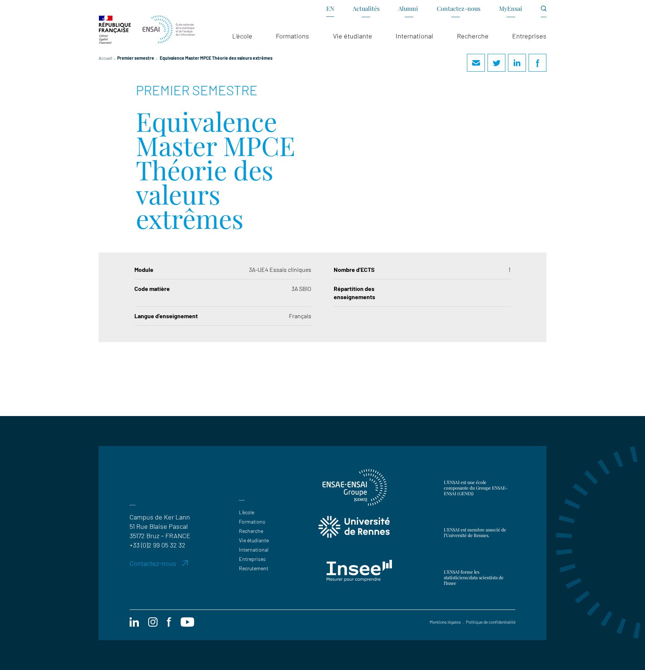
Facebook (537, 63)
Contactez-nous (458, 8)
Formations (252, 521)
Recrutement (253, 568)
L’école (246, 512)
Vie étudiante (254, 540)
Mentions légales (445, 621)
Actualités (366, 8)
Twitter (496, 63)
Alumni (408, 8)
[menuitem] (330, 11)
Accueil (105, 58)
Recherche (251, 531)
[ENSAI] (169, 29)
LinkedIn (517, 63)
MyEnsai (510, 8)
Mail (476, 63)
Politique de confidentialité (490, 621)
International (253, 549)
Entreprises (252, 559)
